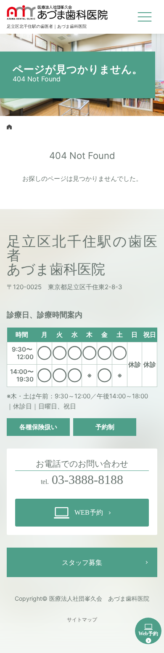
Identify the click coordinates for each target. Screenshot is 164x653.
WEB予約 (88, 512)
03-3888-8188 (87, 479)
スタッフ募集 (82, 562)
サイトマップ (82, 620)
